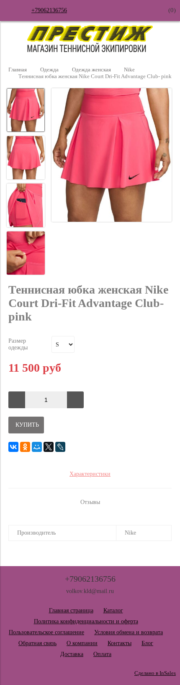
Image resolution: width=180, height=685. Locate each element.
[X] (49, 447)
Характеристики (90, 474)
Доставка (71, 654)
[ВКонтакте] (13, 447)
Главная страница (71, 610)
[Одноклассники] (25, 447)
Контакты (119, 643)
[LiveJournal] (60, 447)
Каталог (113, 610)
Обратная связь (37, 643)
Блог (147, 643)
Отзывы (90, 502)
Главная (17, 70)
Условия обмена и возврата (128, 632)
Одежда (49, 70)
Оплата (102, 654)
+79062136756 (49, 10)
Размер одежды (18, 344)
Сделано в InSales (155, 673)
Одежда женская (91, 70)
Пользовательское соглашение (46, 632)
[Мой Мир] (37, 447)
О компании (82, 643)
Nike (129, 70)
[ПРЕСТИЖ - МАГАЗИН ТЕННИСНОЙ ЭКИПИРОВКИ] (90, 50)
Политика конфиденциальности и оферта (86, 621)
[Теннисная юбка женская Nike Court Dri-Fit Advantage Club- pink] (111, 155)
